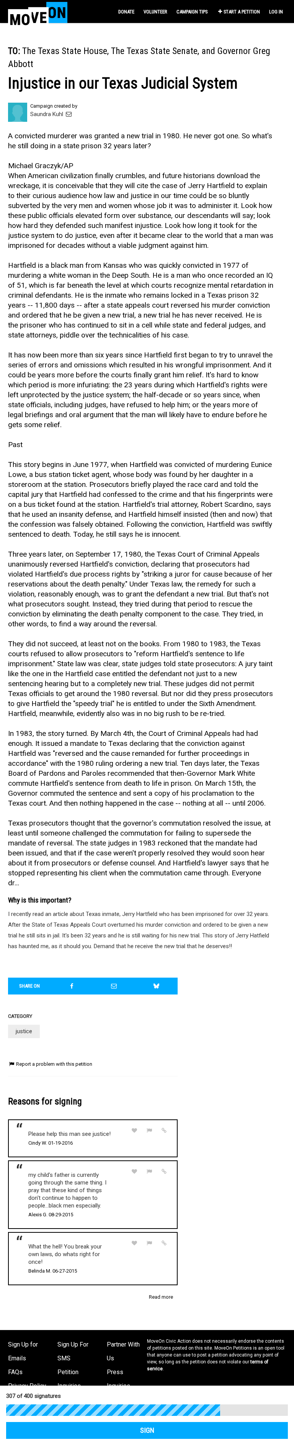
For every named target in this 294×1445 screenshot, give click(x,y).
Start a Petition (242, 12)
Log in (276, 12)
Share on (29, 986)
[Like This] (134, 1130)
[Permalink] (164, 1130)
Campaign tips (191, 12)
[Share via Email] (114, 986)
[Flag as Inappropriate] (149, 1130)
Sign (147, 1430)
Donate (126, 12)
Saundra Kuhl (47, 114)
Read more (161, 1297)
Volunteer (155, 12)
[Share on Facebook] (72, 986)
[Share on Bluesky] (156, 986)
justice (24, 1031)
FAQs (15, 1372)
